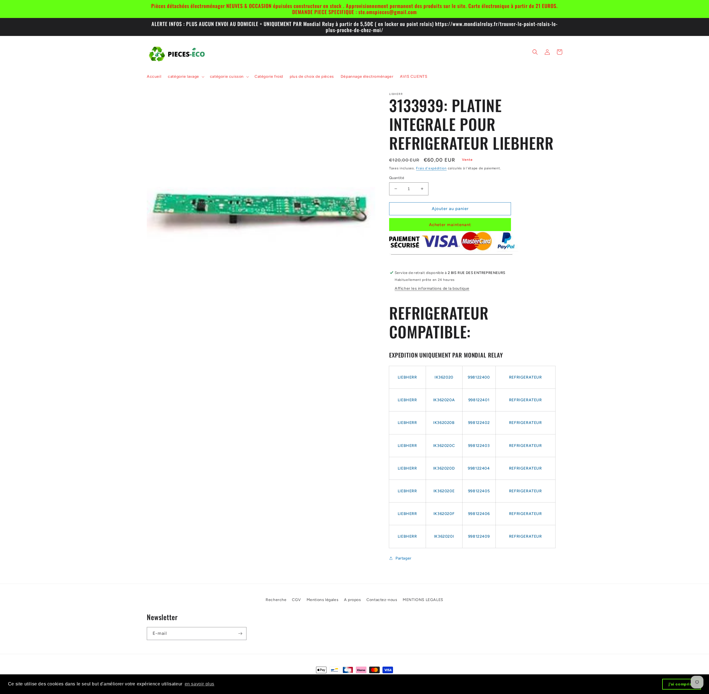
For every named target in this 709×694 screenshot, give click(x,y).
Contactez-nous (381, 599)
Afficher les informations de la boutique (432, 288)
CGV (296, 599)
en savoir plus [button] (199, 684)
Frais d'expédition (431, 168)
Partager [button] (403, 558)
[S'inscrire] (240, 633)
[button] (186, 76)
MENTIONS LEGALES (423, 599)
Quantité (396, 178)
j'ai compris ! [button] (682, 684)
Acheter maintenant (450, 224)
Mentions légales (323, 599)
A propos (352, 599)
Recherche (276, 599)
